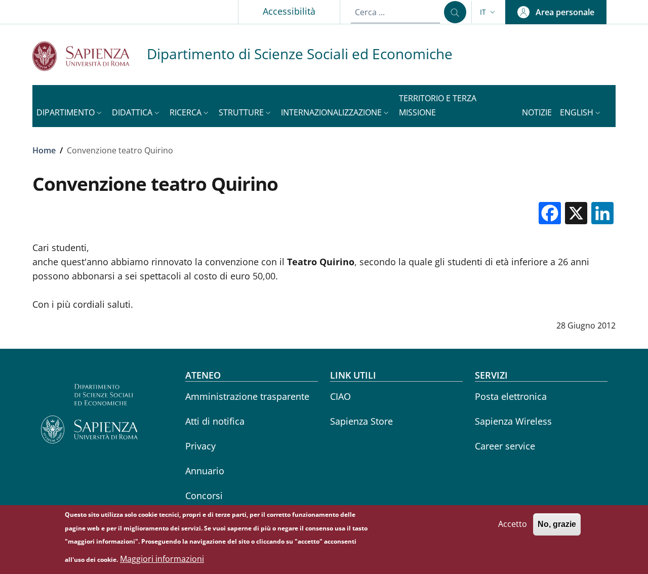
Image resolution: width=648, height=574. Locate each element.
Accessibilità (289, 11)
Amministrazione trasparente (247, 396)
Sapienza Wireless (513, 421)
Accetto (512, 523)
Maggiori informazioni (162, 558)
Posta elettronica (511, 396)
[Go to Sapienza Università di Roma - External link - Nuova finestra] (89, 55)
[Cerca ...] (455, 12)
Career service (505, 446)
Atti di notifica (215, 421)
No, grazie (557, 524)
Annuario (204, 471)
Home (44, 150)
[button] (488, 12)
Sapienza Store (361, 421)
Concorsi (204, 495)
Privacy (200, 446)
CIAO (340, 396)
